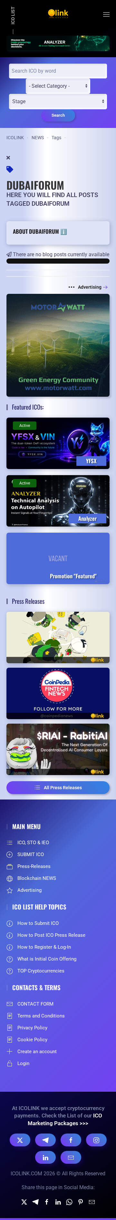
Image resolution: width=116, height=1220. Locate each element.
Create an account (37, 1051)
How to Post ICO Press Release (51, 935)
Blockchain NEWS (36, 878)
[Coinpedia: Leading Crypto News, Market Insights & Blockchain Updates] (58, 693)
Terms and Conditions (41, 1016)
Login (23, 1063)
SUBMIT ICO (30, 854)
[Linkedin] (58, 1201)
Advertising (90, 287)
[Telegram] (45, 1140)
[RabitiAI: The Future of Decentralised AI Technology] (58, 749)
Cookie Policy (32, 1040)
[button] (106, 14)
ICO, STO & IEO (33, 842)
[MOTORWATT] (58, 345)
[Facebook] (71, 1140)
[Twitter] (24, 1201)
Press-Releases (34, 866)
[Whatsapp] (69, 1201)
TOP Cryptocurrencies (40, 971)
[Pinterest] (80, 1201)
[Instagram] (96, 1140)
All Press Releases (63, 787)
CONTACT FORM (35, 1004)
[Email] (71, 1157)
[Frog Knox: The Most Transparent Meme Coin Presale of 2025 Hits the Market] (58, 637)
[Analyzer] (58, 43)
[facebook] (47, 1201)
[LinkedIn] (45, 1157)
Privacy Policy (32, 1028)
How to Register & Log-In (44, 947)
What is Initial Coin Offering (46, 959)
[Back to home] (58, 14)
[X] (20, 1140)
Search (58, 115)
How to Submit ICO (38, 923)
